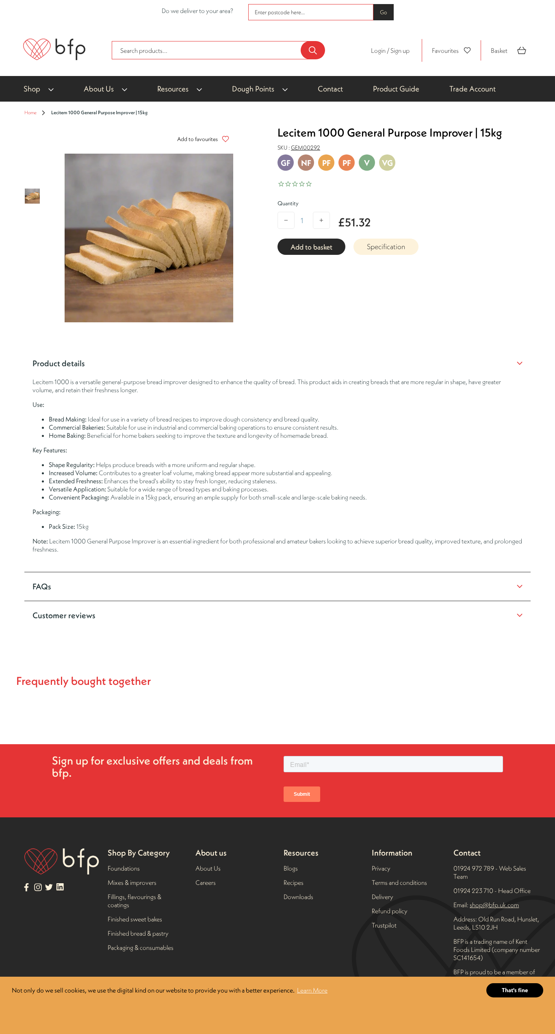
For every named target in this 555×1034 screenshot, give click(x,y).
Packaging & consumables (140, 947)
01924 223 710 (473, 890)
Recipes (294, 882)
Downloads (298, 897)
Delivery (382, 897)
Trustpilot (384, 925)
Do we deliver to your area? (197, 11)
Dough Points (253, 88)
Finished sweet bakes (135, 919)
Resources (173, 88)
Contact (330, 88)
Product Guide (396, 88)
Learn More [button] (312, 990)
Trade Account (472, 88)
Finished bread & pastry (138, 933)
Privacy (381, 868)
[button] (201, 139)
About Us (99, 88)
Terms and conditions (399, 882)
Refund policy (390, 911)
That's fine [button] (515, 990)
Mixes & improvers (132, 882)
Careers (205, 882)
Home (30, 112)
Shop (32, 88)
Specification (386, 246)
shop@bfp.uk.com (494, 905)
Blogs (291, 868)
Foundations (124, 868)
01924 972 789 (473, 868)
